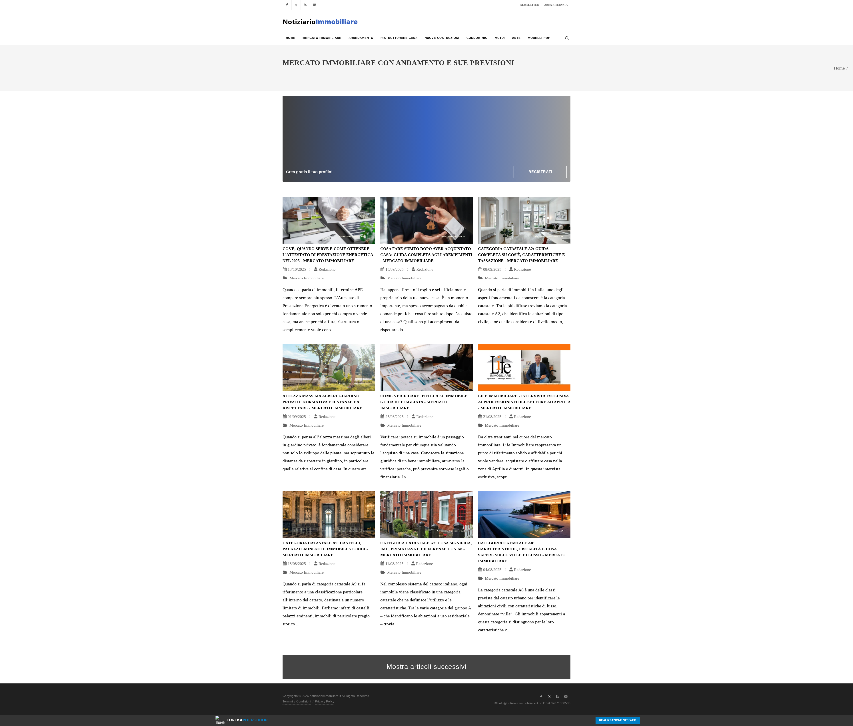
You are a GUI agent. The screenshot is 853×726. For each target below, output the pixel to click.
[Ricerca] (566, 38)
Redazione (327, 269)
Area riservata (556, 4)
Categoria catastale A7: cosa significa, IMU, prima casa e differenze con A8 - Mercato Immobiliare (426, 549)
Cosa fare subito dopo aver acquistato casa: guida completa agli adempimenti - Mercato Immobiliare (426, 255)
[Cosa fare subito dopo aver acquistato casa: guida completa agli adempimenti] (426, 220)
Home (839, 68)
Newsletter (529, 4)
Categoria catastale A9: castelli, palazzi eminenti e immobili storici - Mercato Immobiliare (325, 549)
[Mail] (314, 5)
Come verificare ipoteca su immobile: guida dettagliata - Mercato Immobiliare (424, 402)
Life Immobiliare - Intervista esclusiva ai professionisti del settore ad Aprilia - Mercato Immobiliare (524, 402)
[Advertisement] (426, 132)
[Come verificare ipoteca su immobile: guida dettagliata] (426, 367)
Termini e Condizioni (297, 701)
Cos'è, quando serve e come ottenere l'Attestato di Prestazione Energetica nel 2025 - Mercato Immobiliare (328, 255)
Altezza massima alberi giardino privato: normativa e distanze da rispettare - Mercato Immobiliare (322, 402)
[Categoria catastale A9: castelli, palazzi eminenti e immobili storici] (329, 514)
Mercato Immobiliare (306, 278)
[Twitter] (296, 5)
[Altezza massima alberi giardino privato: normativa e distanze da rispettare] (329, 367)
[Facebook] (287, 5)
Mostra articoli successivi (426, 666)
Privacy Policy (324, 701)
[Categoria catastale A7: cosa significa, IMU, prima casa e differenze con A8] (426, 514)
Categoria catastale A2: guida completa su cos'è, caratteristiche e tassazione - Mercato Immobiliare (521, 255)
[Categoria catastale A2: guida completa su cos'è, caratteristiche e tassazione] (524, 220)
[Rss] (305, 5)
